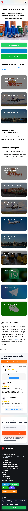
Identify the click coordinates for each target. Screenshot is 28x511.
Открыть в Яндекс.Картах (14, 361)
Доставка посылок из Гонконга (11, 113)
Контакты (4, 472)
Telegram (5, 484)
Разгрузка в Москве (7, 480)
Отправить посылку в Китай (10, 468)
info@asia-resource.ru (9, 491)
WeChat (5, 488)
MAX (12, 488)
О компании (5, 470)
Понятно (14, 507)
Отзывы (4, 474)
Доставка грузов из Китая (12, 185)
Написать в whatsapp (11, 271)
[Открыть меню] (25, 2)
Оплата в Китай (6, 462)
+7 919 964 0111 (10, 453)
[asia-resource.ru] (13, 448)
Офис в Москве (6, 476)
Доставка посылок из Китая (11, 96)
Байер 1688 (5, 460)
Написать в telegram (10, 287)
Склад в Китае (6, 478)
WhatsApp (15, 484)
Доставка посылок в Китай (13, 219)
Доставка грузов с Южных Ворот (13, 254)
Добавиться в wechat (11, 304)
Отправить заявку (14, 433)
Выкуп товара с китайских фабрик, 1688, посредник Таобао (12, 80)
